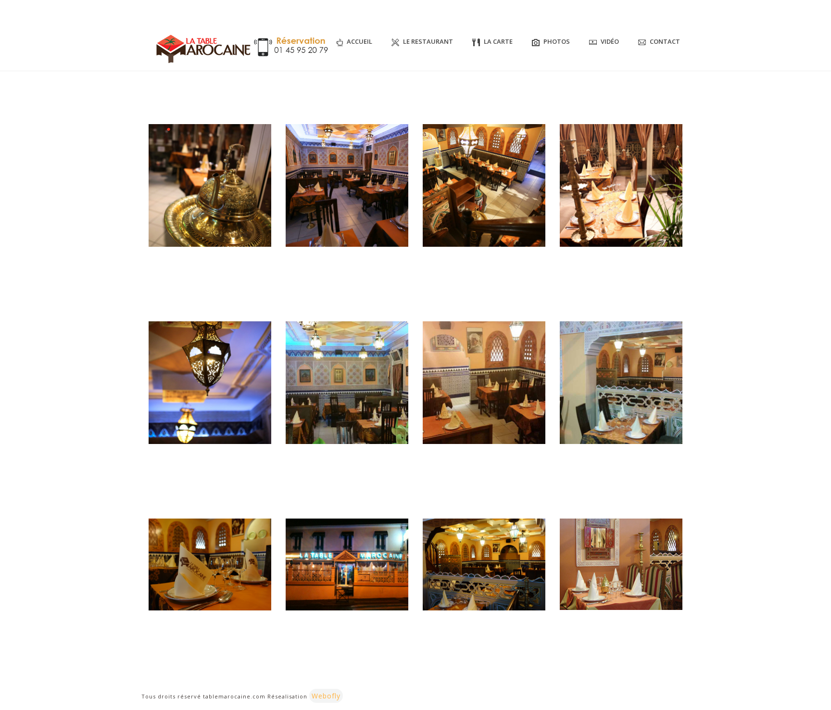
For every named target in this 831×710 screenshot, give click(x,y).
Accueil (359, 41)
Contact (665, 41)
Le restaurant (428, 41)
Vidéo (610, 41)
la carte (498, 41)
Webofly (326, 695)
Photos (556, 41)
